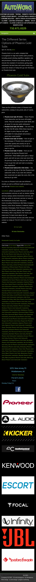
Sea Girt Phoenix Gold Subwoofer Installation (21, 344)
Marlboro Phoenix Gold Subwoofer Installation (15, 308)
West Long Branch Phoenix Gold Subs (15, 357)
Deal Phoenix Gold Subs (22, 273)
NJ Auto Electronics (18, 231)
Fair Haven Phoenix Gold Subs (17, 280)
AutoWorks (5, 191)
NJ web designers (18, 577)
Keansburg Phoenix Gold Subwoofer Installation (15, 293)
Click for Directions (18, 375)
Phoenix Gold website (17, 186)
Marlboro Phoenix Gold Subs (21, 306)
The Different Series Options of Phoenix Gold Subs (16, 43)
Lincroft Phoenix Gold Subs (21, 295)
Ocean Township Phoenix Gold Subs (12, 327)
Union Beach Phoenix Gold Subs (11, 353)
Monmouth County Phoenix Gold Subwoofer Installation (18, 319)
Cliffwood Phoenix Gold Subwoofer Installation (15, 269)
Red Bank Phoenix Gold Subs (17, 334)
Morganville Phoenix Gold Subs (11, 321)
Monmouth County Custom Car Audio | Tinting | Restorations (18, 7)
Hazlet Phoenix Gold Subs (15, 284)
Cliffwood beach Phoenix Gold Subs (19, 267)
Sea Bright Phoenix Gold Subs (17, 340)
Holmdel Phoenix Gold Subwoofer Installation (15, 290)
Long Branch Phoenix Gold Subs (18, 301)
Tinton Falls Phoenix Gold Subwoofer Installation (19, 351)
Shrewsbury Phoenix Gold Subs (10, 347)
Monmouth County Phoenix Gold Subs (20, 316)
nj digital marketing (23, 579)
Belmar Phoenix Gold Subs (26, 258)
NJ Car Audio (18, 227)
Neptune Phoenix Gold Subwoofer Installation (18, 325)
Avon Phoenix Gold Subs (22, 252)
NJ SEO (10, 577)
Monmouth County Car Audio (11, 240)
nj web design (13, 579)
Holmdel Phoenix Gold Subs (23, 288)
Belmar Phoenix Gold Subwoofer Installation (14, 260)
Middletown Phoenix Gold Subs (11, 310)
